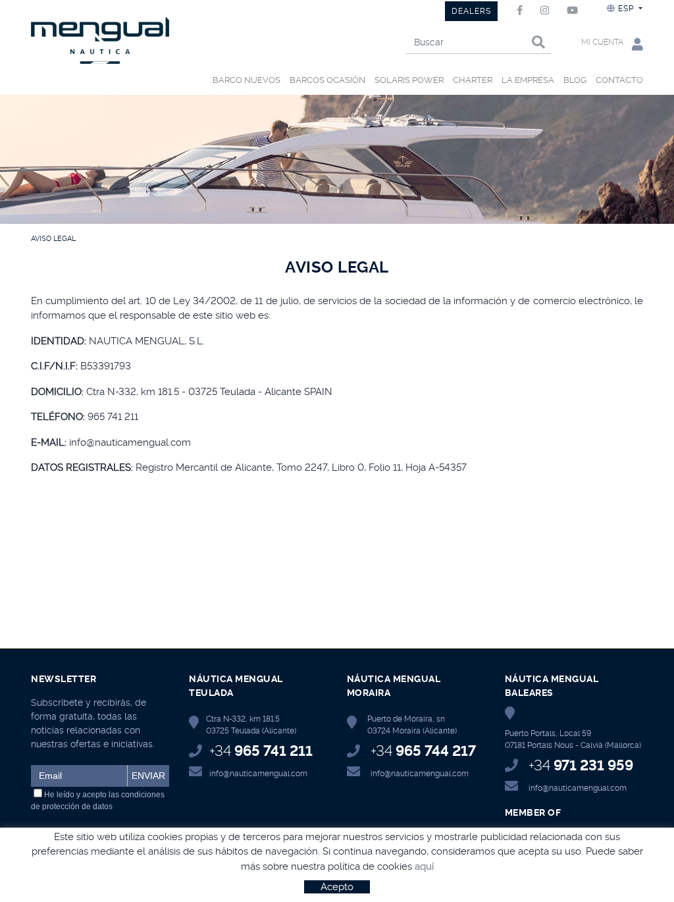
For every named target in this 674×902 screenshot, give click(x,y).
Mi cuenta (603, 42)
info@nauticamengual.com (258, 773)
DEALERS (471, 11)
